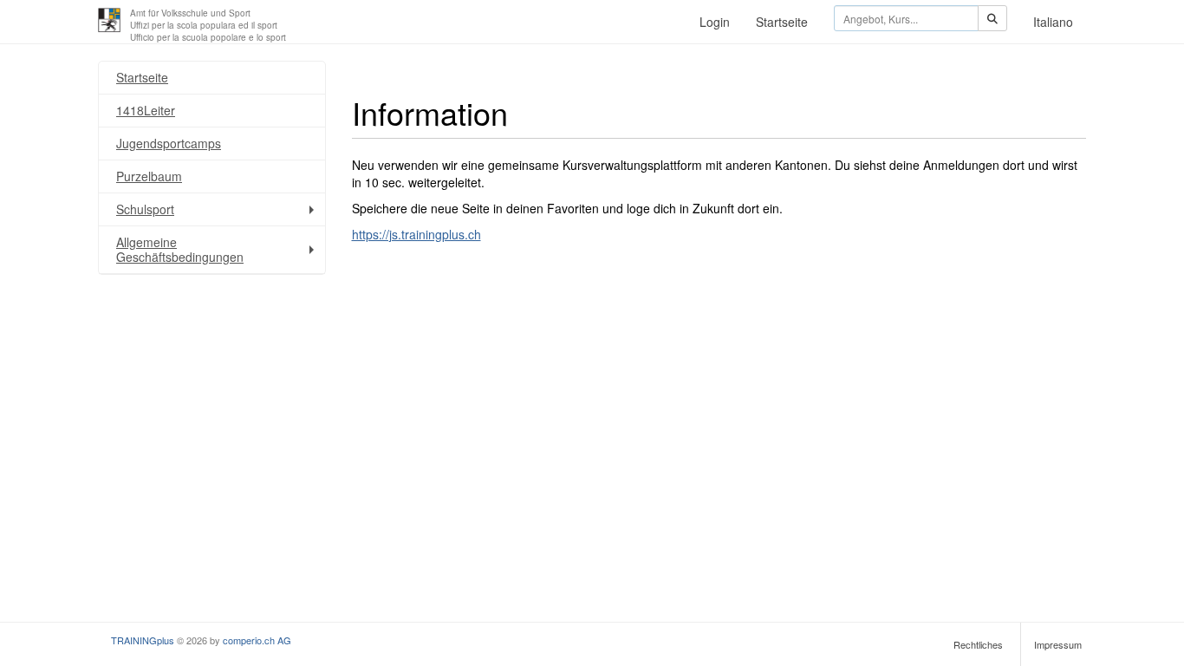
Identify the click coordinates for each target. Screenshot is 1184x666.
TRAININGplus (142, 640)
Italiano (1053, 21)
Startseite (782, 21)
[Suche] (992, 18)
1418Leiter (145, 110)
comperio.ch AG (257, 640)
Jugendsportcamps (168, 143)
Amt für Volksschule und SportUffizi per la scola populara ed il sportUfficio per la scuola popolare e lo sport (208, 25)
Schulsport (145, 209)
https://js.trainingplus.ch (416, 234)
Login (714, 21)
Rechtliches (978, 644)
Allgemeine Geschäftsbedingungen (180, 249)
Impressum (1058, 644)
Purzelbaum (149, 176)
